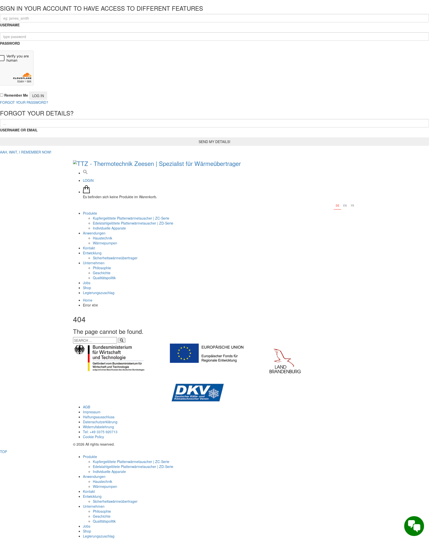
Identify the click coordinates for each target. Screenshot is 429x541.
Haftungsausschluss (98, 416)
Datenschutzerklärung (100, 421)
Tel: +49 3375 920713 (100, 431)
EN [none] (345, 205)
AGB (86, 406)
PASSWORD (10, 43)
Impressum (92, 411)
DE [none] (337, 205)
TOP (3, 451)
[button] (85, 172)
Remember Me (15, 95)
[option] (345, 206)
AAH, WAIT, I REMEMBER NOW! (25, 152)
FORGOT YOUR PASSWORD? (24, 102)
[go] (121, 340)
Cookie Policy (93, 436)
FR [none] (352, 205)
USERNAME (10, 24)
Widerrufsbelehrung (98, 426)
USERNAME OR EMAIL (19, 129)
